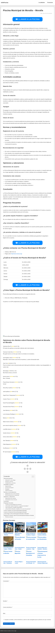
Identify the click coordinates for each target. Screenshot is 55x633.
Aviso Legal (14, 630)
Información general (8, 478)
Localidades (42, 2)
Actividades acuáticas (8, 484)
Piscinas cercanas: (9, 516)
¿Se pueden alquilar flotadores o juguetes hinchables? (16, 505)
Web (4, 613)
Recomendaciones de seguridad (12, 495)
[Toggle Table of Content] (32, 476)
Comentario (6, 581)
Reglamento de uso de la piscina (12, 493)
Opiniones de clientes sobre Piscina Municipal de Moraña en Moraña (19, 515)
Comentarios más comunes (11, 499)
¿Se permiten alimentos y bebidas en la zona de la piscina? (18, 508)
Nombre (5, 601)
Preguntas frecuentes (8, 503)
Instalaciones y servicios (10, 483)
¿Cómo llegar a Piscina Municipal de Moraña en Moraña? (16, 513)
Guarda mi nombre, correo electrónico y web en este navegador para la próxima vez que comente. (28, 619)
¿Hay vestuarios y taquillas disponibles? (13, 507)
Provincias (50, 2)
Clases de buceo (8, 490)
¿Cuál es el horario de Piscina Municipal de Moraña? (15, 512)
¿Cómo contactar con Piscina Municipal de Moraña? (15, 510)
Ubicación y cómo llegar (10, 480)
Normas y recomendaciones (10, 492)
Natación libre (8, 486)
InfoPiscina (4, 2)
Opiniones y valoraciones (9, 496)
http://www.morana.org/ (16, 253)
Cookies (9, 630)
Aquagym (7, 489)
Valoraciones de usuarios (10, 498)
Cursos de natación (9, 487)
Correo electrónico (7, 607)
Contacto (5, 630)
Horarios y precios (9, 481)
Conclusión (6, 501)
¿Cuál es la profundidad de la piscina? (13, 504)
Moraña (50, 13)
